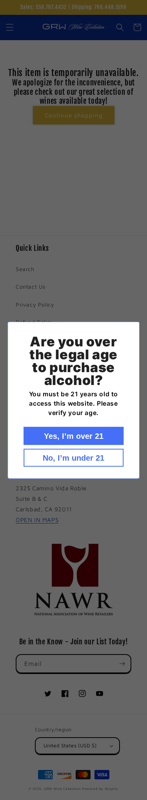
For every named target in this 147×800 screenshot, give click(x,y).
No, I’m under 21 (73, 457)
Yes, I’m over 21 (73, 435)
